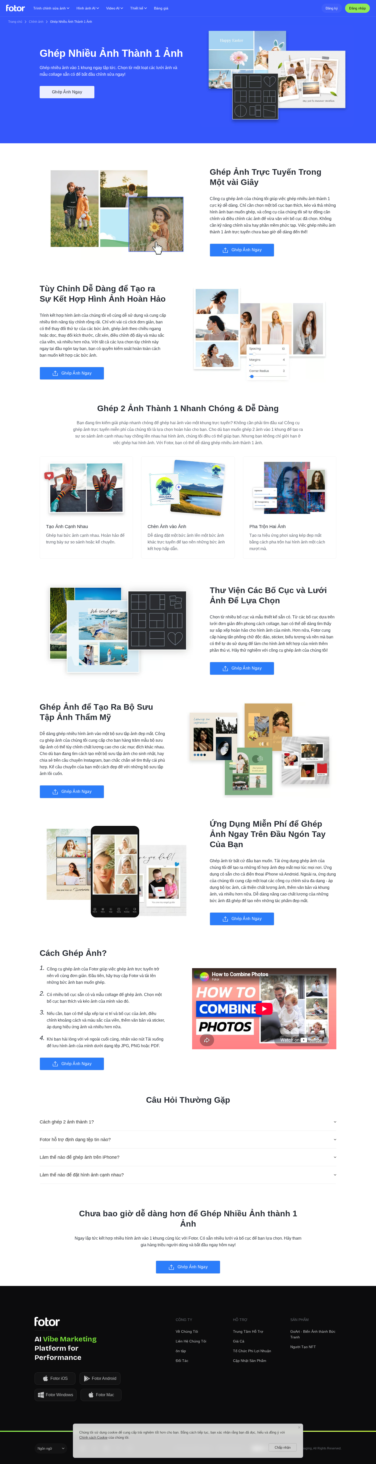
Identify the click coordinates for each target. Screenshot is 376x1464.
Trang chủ (15, 22)
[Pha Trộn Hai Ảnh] (289, 488)
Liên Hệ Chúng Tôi (191, 1341)
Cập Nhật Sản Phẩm (249, 1361)
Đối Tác (182, 1361)
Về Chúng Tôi (187, 1331)
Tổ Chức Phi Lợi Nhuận (252, 1351)
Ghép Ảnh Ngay (67, 92)
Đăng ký (332, 8)
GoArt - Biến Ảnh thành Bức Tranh (312, 1334)
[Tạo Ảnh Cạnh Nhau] (86, 488)
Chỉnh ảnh (36, 22)
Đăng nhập (357, 8)
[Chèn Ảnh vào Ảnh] (187, 488)
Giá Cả (238, 1341)
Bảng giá (161, 8)
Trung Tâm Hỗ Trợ (248, 1331)
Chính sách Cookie (93, 1437)
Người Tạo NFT (303, 1347)
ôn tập (181, 1351)
